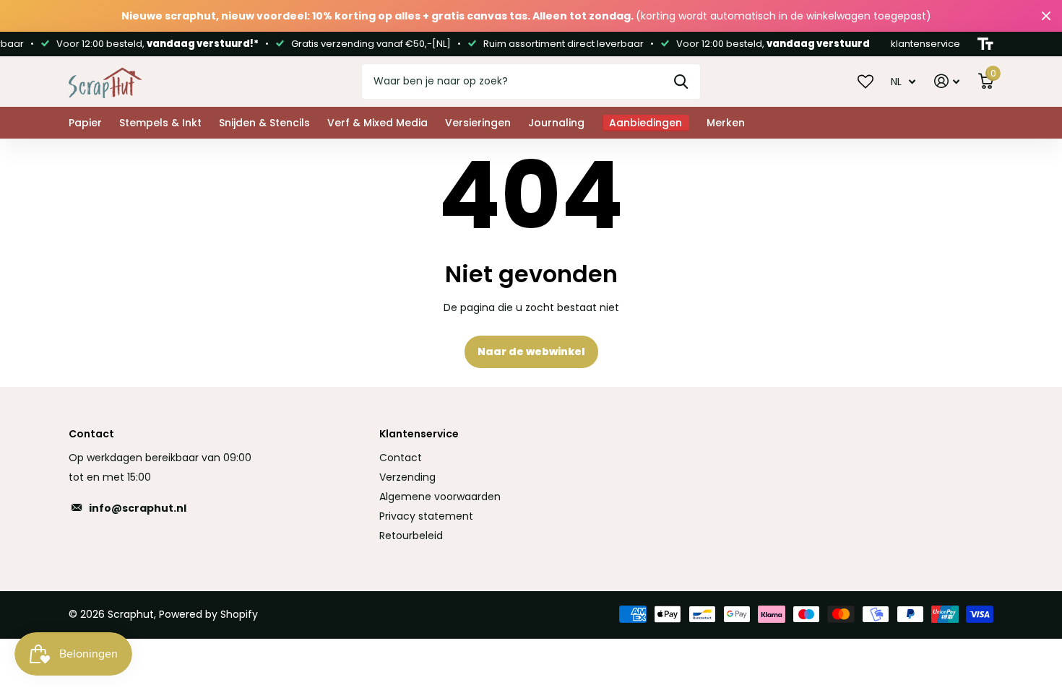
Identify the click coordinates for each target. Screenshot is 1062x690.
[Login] (946, 81)
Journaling (556, 122)
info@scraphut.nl (137, 508)
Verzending (407, 477)
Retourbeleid (411, 535)
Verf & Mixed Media (377, 122)
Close (1046, 16)
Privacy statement (426, 516)
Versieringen (478, 122)
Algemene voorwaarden (440, 496)
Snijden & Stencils (264, 122)
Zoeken (681, 82)
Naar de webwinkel (531, 351)
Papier (85, 122)
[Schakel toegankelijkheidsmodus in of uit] (985, 44)
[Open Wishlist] (865, 81)
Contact (400, 457)
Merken (726, 122)
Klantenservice (419, 434)
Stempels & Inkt (160, 122)
